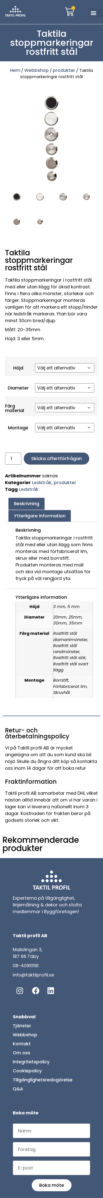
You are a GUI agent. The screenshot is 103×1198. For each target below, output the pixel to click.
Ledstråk (42, 484)
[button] (96, 13)
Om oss (21, 1055)
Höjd (18, 368)
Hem (15, 70)
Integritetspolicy (31, 1064)
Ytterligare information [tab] (40, 518)
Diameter (18, 388)
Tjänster (22, 1028)
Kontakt (22, 1046)
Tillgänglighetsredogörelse (42, 1082)
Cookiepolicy (27, 1073)
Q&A (18, 1091)
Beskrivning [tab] (26, 505)
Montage (18, 429)
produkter (64, 70)
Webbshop (36, 70)
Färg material (14, 409)
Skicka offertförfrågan (56, 460)
